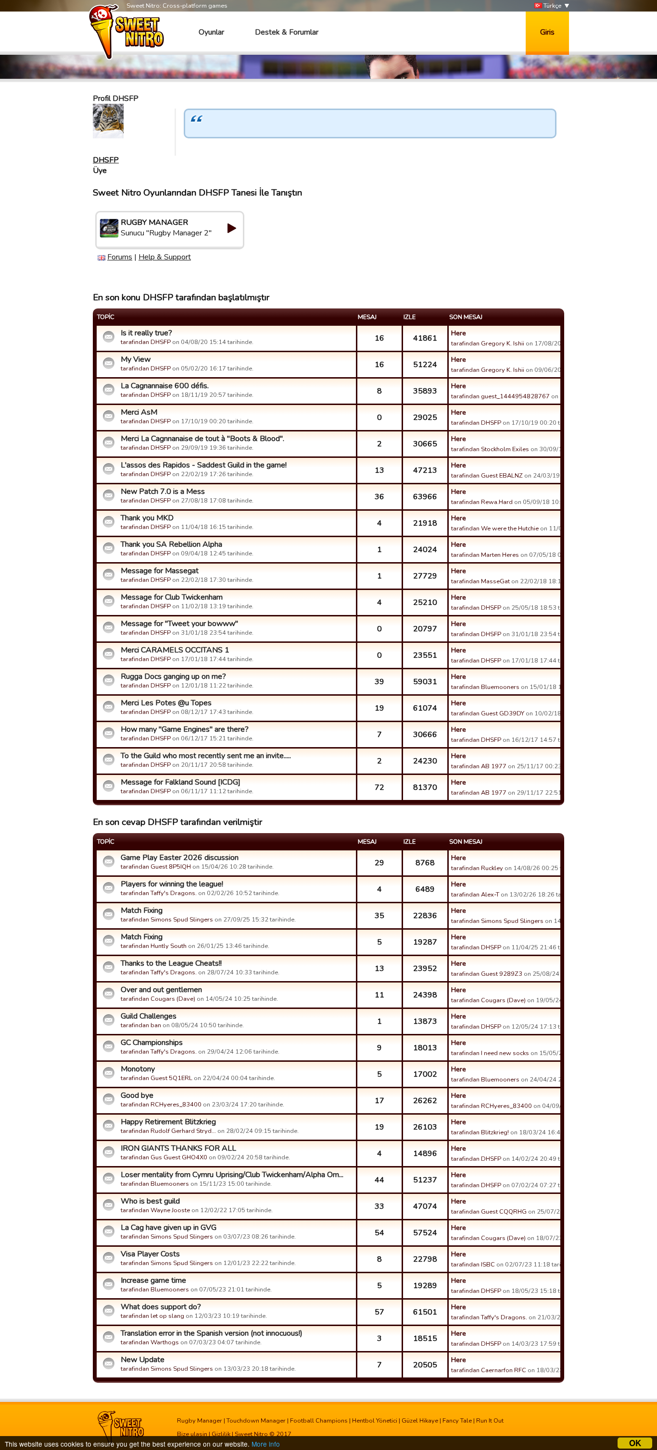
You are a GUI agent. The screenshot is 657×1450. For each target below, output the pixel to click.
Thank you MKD (147, 518)
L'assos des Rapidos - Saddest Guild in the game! (204, 465)
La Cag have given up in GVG (168, 1227)
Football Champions (319, 1420)
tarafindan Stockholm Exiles (490, 449)
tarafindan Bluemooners (485, 687)
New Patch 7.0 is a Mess (163, 491)
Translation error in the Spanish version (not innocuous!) (212, 1333)
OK (635, 1443)
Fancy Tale (457, 1420)
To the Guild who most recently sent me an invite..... (206, 755)
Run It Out (490, 1420)
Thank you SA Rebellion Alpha (171, 544)
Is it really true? (146, 333)
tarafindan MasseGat (480, 581)
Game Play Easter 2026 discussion (180, 857)
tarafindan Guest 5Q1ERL (156, 1078)
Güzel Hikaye (420, 1420)
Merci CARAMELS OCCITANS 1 (175, 650)
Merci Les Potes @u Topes (166, 703)
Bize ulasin (192, 1434)
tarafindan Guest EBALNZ (487, 475)
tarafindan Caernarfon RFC (488, 1370)
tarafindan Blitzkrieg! (480, 1132)
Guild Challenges (149, 1016)
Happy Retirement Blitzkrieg (168, 1121)
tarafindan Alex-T (475, 894)
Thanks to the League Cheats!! (171, 963)
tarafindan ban (141, 1025)
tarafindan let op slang (152, 1316)
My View (136, 359)
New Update (142, 1359)
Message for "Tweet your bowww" (179, 623)
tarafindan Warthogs (150, 1342)
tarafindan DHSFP (146, 342)
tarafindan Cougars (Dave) (158, 999)
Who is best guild (150, 1201)
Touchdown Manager (256, 1420)
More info (266, 1444)
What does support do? (161, 1306)
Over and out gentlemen (161, 989)
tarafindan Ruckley (477, 868)
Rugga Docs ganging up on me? (173, 676)
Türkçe (551, 5)
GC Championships (152, 1042)
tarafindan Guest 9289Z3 (486, 974)
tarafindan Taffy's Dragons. (159, 893)
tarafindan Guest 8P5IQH (156, 866)
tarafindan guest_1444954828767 (500, 396)
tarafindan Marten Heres (485, 555)
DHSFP (106, 160)
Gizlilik (221, 1434)
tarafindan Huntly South (154, 946)
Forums (119, 257)
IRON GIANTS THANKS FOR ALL (178, 1148)
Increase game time (153, 1280)
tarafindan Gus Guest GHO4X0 (164, 1157)
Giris (547, 32)
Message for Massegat (160, 570)
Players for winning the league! (172, 884)
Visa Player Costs (150, 1254)
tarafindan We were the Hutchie (495, 528)
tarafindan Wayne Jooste (155, 1210)
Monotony (138, 1069)
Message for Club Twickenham (172, 597)
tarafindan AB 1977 (478, 766)
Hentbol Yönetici (374, 1420)
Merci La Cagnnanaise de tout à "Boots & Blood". (202, 438)
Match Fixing (142, 910)
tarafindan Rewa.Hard (482, 502)
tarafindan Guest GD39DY (487, 713)
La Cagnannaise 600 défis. (165, 385)
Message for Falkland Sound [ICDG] (180, 782)
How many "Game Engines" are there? (185, 729)
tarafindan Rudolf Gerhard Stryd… (168, 1131)
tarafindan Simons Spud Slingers (167, 919)
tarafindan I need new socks (490, 1053)
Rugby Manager (199, 1420)
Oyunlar (211, 32)
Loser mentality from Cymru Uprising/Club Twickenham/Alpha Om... (232, 1174)
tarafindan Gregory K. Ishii (487, 343)
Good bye (137, 1095)
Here (458, 333)
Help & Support (165, 257)
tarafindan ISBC (473, 1264)
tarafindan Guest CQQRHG (489, 1211)
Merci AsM (139, 412)
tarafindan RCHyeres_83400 (161, 1104)
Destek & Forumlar (286, 32)
